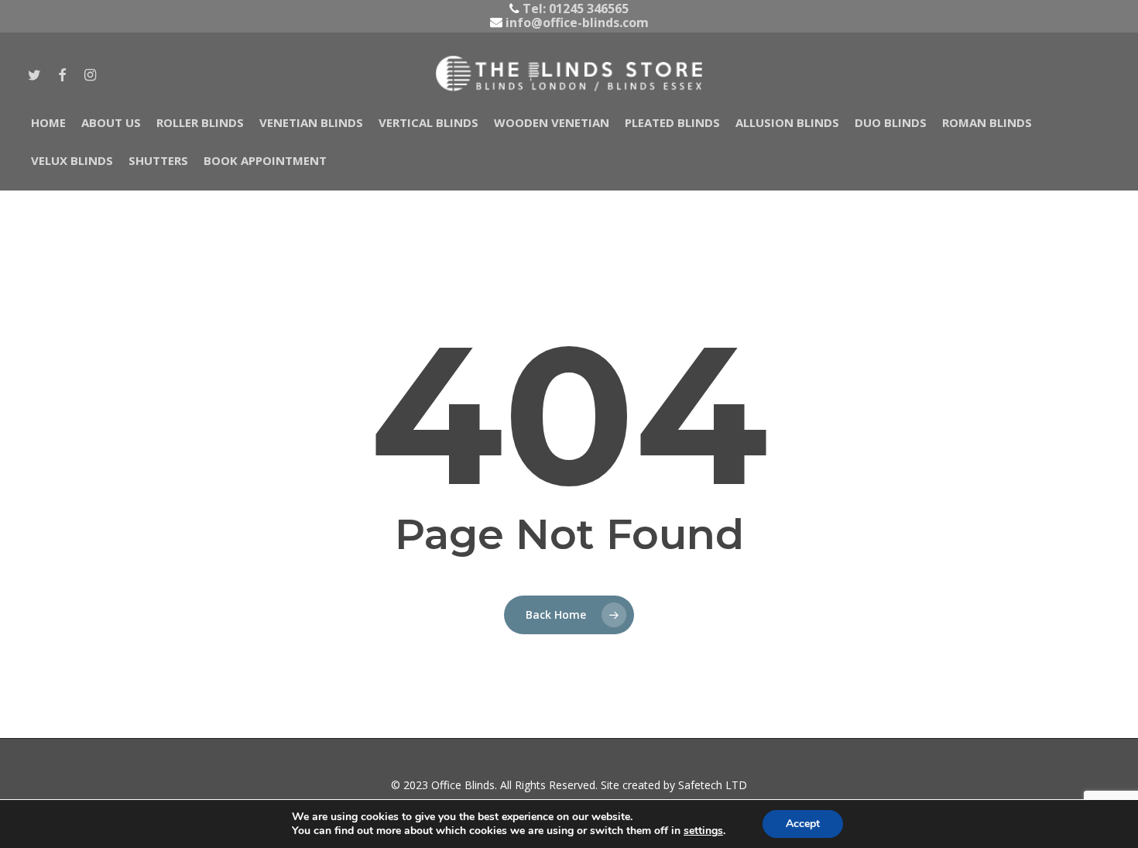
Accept (803, 823)
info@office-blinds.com (575, 22)
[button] (29, 8)
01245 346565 (589, 8)
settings (703, 831)
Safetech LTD (712, 785)
